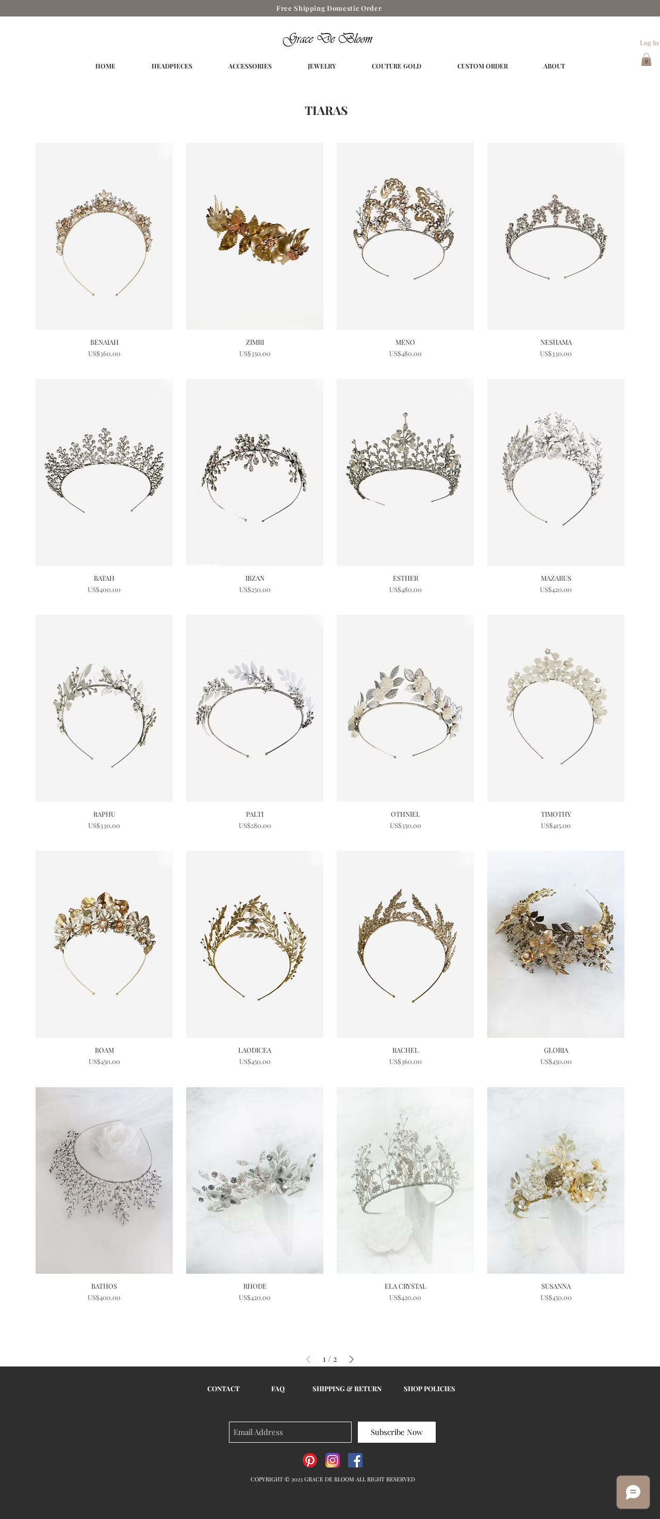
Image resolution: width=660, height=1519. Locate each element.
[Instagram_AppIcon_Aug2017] (332, 1460)
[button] (646, 59)
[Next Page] (351, 1359)
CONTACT (223, 1388)
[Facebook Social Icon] (355, 1460)
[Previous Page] (308, 1359)
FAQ (278, 1388)
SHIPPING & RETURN (347, 1388)
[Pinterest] (310, 1460)
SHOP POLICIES (429, 1388)
